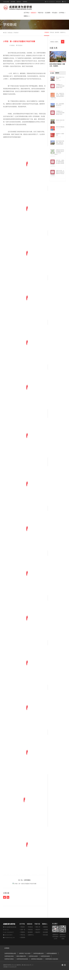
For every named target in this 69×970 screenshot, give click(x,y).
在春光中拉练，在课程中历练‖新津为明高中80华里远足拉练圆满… (57, 173)
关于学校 (26, 12)
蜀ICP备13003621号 (26, 965)
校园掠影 (22, 937)
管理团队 (22, 932)
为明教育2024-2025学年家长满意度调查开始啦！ (60, 113)
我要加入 (26, 16)
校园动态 (33, 12)
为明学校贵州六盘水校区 (51, 959)
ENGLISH (58, 1)
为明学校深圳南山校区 (10, 953)
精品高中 (37, 932)
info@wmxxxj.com (10, 937)
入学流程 (45, 929)
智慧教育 (25, 1)
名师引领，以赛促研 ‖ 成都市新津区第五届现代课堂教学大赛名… (57, 162)
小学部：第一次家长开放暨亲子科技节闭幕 (19, 41)
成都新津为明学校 (7, 965)
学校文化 (22, 935)
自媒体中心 (63, 32)
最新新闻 (57, 73)
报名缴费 (45, 932)
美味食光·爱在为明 (60, 120)
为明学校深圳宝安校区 (22, 959)
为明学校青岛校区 (45, 956)
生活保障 (47, 12)
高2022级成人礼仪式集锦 (60, 77)
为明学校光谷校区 (33, 956)
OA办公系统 (6, 1)
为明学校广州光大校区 (25, 953)
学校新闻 (16, 32)
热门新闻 (52, 73)
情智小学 (37, 927)
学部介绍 (40, 12)
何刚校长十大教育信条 (60, 134)
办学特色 (61, 12)
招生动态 (45, 935)
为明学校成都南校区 (51, 953)
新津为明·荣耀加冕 (60, 127)
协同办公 (19, 1)
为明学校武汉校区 (9, 956)
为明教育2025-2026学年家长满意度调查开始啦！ (60, 86)
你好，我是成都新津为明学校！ (60, 104)
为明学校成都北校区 (38, 953)
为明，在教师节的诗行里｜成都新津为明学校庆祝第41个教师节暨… (57, 96)
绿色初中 (37, 929)
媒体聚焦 (57, 32)
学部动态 (52, 32)
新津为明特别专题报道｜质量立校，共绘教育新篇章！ (60, 142)
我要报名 (45, 927)
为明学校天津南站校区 (37, 959)
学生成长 (54, 12)
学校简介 (22, 927)
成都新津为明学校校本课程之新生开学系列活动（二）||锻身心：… (57, 152)
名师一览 (22, 929)
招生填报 (13, 1)
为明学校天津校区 (9, 959)
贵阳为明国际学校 (21, 956)
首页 (5, 32)
